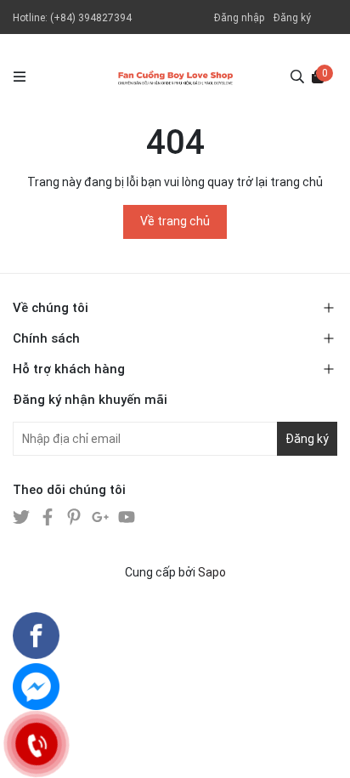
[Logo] (175, 76)
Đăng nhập (239, 18)
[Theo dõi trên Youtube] (126, 516)
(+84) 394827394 (91, 18)
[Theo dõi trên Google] (101, 516)
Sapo (212, 572)
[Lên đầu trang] (320, 748)
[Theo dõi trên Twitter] (22, 516)
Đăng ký (292, 18)
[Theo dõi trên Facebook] (49, 516)
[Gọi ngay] (36, 743)
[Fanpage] (36, 635)
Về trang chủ (175, 221)
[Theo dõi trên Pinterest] (75, 516)
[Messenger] (36, 686)
